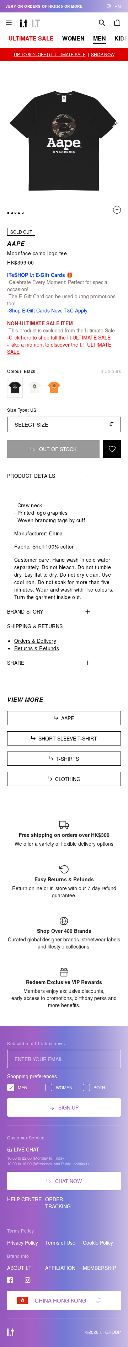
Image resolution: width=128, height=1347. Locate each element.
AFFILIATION (60, 1267)
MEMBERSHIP (99, 1267)
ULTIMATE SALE (31, 38)
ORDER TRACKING (58, 1203)
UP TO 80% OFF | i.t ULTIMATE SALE (50, 54)
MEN (99, 38)
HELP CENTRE (24, 1199)
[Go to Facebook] (10, 1280)
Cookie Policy (98, 1242)
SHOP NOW (102, 54)
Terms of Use (60, 1242)
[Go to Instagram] (28, 1280)
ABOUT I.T (19, 1267)
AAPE (16, 243)
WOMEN (73, 38)
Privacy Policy (22, 1242)
